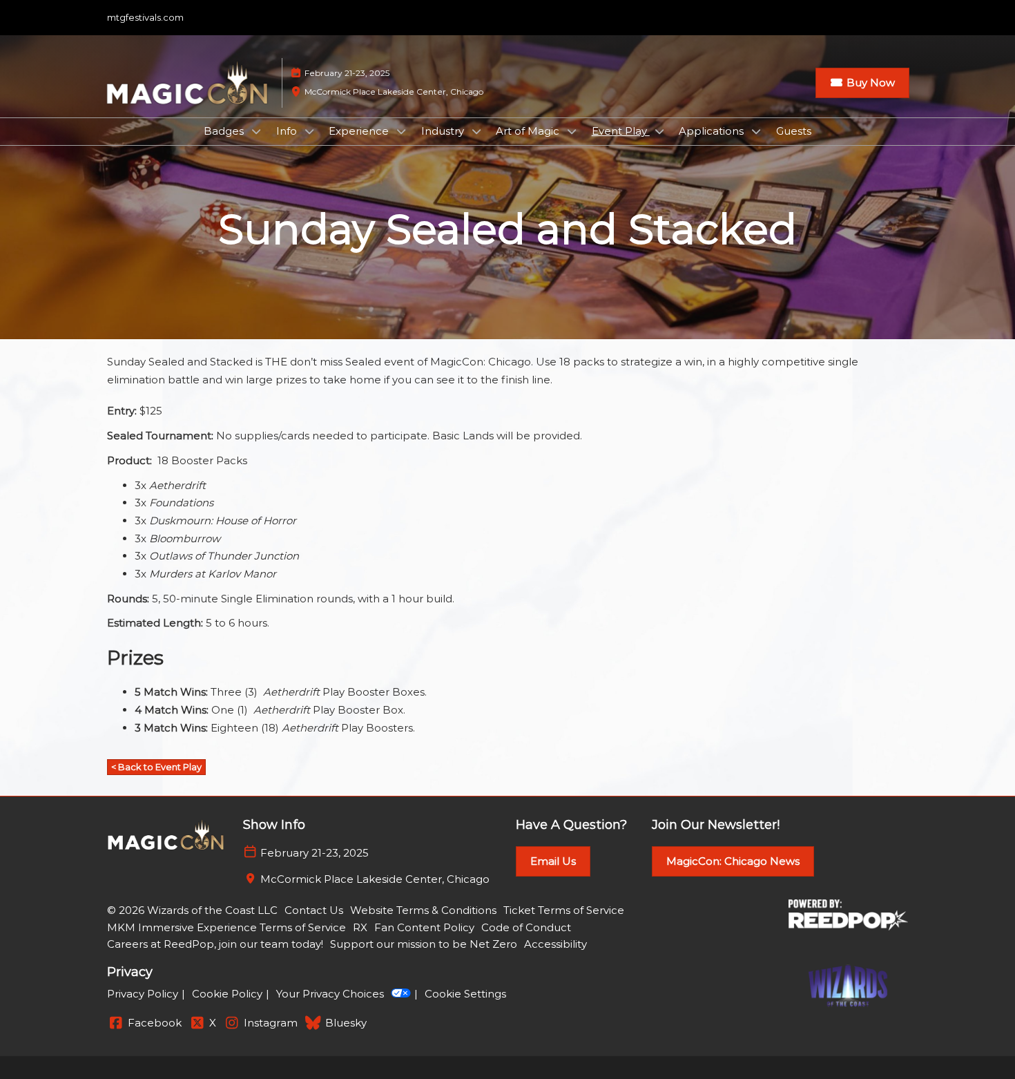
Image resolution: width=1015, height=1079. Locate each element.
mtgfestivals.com (145, 17)
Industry (444, 130)
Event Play (621, 130)
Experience (360, 130)
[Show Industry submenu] (476, 131)
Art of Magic (529, 130)
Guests (793, 130)
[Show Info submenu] (309, 131)
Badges (225, 130)
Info (288, 130)
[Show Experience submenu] (401, 131)
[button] (862, 83)
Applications (712, 130)
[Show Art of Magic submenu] (572, 131)
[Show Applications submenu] (756, 131)
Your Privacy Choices (330, 993)
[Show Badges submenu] (256, 131)
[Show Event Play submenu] (659, 131)
